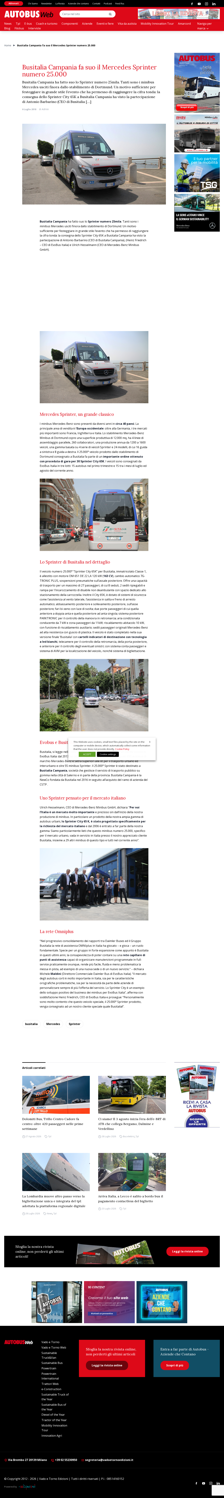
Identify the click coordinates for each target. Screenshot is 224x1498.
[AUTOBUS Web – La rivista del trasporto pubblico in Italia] (28, 14)
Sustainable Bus (52, 1363)
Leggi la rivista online (187, 1251)
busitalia (31, 1024)
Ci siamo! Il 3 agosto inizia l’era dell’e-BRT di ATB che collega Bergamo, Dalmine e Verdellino (132, 1124)
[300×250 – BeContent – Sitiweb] (109, 1302)
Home (7, 45)
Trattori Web (50, 1384)
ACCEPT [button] (87, 754)
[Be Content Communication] (28, 1487)
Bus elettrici (129, 1136)
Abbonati (14, 3)
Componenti (70, 24)
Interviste (34, 28)
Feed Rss (119, 3)
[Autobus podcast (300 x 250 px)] (56, 1302)
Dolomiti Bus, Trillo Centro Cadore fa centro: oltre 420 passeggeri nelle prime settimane (52, 1124)
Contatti (96, 3)
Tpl (18, 24)
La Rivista (60, 3)
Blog (7, 28)
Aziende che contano (78, 3)
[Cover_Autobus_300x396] (197, 83)
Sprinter (74, 1024)
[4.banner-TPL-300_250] (197, 133)
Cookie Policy (122, 749)
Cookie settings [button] (108, 754)
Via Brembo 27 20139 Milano (27, 1460)
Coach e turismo (46, 24)
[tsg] (197, 173)
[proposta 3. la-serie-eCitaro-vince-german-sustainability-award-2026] (197, 213)
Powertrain (48, 1368)
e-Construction (51, 1389)
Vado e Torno (50, 1342)
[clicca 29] (179, 14)
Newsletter (46, 3)
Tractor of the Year (54, 1420)
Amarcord (184, 24)
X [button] (149, 741)
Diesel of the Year (53, 1415)
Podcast (108, 3)
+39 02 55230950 (65, 1460)
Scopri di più (174, 1365)
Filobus (19, 28)
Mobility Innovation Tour (157, 24)
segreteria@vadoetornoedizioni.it (109, 1460)
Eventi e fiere (105, 24)
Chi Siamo (33, 3)
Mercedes (53, 1024)
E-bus (28, 24)
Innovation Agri (51, 1436)
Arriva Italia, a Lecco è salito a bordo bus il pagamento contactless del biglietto (130, 1198)
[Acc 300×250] (161, 1302)
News (8, 24)
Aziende (87, 24)
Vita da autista (127, 24)
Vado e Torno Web (53, 1347)
